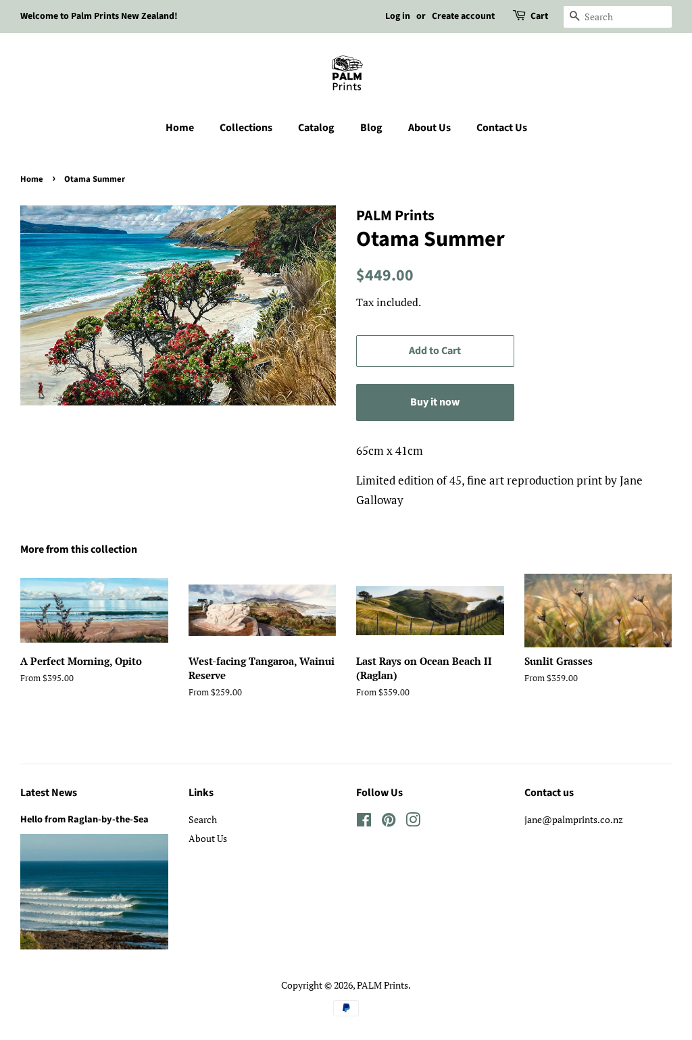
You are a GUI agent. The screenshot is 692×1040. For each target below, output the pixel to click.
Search (203, 819)
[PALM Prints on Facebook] (364, 822)
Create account (463, 16)
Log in (397, 16)
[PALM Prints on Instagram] (412, 822)
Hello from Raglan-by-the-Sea (84, 819)
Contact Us (501, 127)
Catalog (316, 127)
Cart (539, 16)
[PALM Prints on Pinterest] (388, 822)
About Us (429, 127)
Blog (371, 127)
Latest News (48, 792)
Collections (246, 127)
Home (180, 127)
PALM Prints (382, 985)
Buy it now (435, 402)
